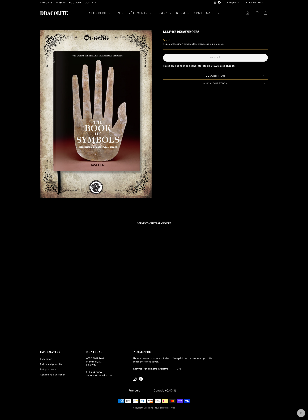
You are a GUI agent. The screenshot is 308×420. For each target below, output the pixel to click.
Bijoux (162, 12)
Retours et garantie (51, 364)
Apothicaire (205, 12)
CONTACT (90, 2)
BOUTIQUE (75, 2)
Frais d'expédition (173, 43)
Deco (181, 12)
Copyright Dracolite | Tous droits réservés (154, 407)
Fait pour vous (48, 369)
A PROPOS (46, 2)
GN (118, 12)
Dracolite (54, 13)
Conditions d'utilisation (52, 374)
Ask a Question (215, 83)
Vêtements (138, 12)
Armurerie (98, 12)
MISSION (61, 2)
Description (215, 75)
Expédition (46, 358)
